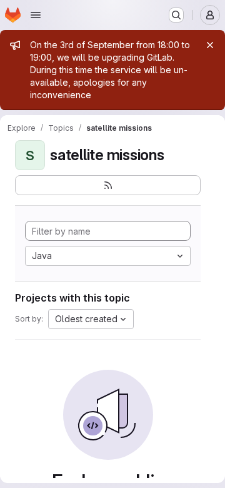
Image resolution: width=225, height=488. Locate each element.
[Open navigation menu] (36, 15)
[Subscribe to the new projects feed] (108, 185)
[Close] (210, 45)
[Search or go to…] (176, 15)
